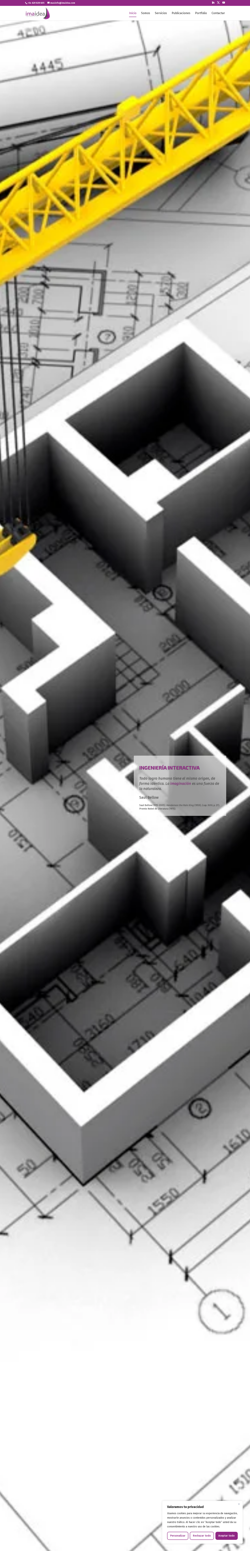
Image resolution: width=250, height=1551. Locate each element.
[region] (202, 1522)
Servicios (161, 13)
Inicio (132, 13)
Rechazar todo (202, 1535)
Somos (145, 13)
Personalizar (177, 1535)
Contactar (218, 13)
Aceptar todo (226, 1535)
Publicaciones (181, 13)
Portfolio (201, 13)
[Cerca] (239, 1504)
